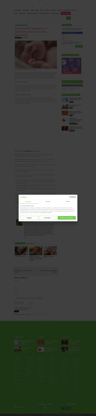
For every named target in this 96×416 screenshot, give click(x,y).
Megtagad (29, 217)
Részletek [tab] (48, 201)
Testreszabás (47, 217)
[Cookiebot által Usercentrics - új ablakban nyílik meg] (70, 197)
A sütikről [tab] (67, 201)
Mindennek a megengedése (67, 217)
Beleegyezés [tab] (28, 201)
